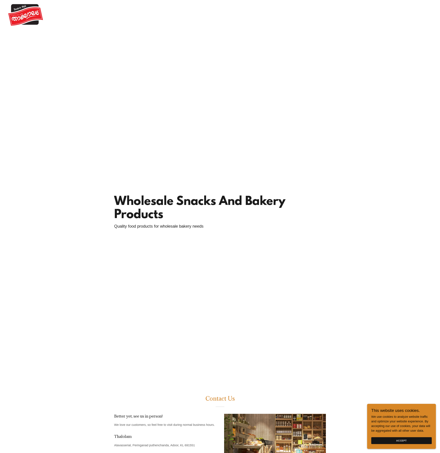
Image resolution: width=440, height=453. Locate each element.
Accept (401, 440)
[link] (25, 14)
